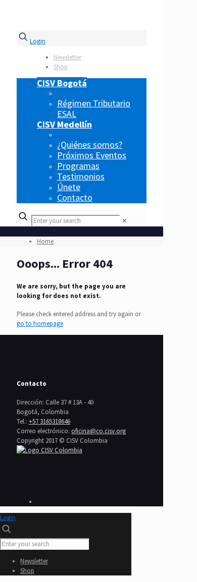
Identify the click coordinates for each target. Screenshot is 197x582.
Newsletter (67, 57)
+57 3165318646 (49, 421)
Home (45, 241)
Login (37, 41)
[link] (124, 220)
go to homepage (40, 323)
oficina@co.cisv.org (98, 431)
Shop (61, 67)
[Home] (49, 450)
